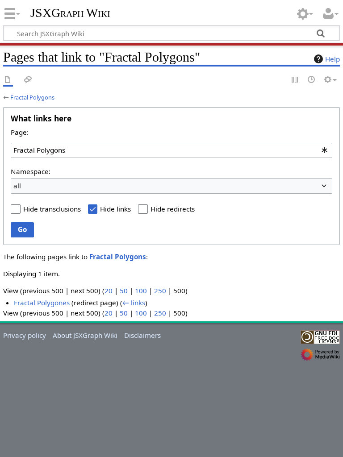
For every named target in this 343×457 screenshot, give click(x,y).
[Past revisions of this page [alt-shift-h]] (312, 80)
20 (109, 290)
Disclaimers (142, 335)
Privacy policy (24, 335)
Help (332, 58)
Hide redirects (173, 208)
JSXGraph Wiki (70, 13)
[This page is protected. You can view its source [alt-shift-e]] (295, 80)
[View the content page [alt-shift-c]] (8, 80)
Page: (20, 132)
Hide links (115, 208)
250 (160, 290)
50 (124, 290)
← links (133, 302)
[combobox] (171, 150)
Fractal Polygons (32, 97)
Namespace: (30, 171)
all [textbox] (17, 185)
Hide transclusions (52, 208)
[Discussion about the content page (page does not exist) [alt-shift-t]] (28, 80)
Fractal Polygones (42, 302)
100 (141, 290)
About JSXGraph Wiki (85, 335)
